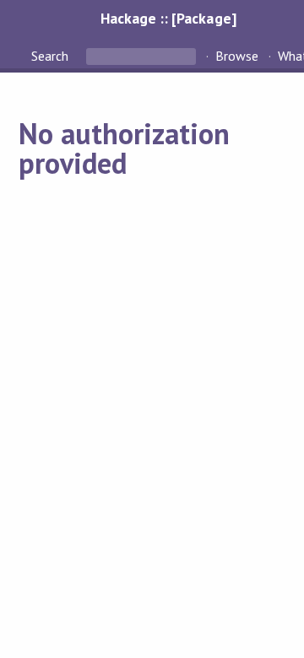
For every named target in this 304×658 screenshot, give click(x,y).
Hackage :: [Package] (168, 18)
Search (51, 55)
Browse (236, 55)
